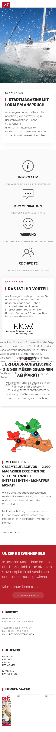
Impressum (41, 389)
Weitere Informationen (21, 389)
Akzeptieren (10, 385)
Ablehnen (31, 385)
